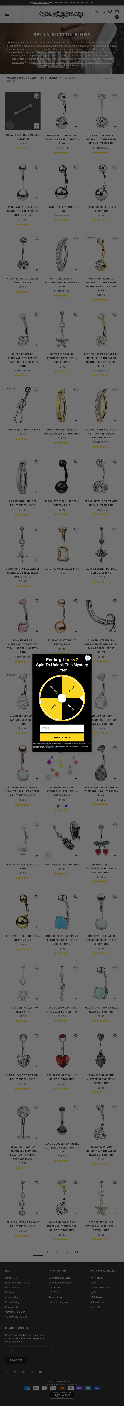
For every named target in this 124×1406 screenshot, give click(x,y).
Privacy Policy (54, 747)
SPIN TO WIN (62, 737)
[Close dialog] (87, 657)
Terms (61, 747)
